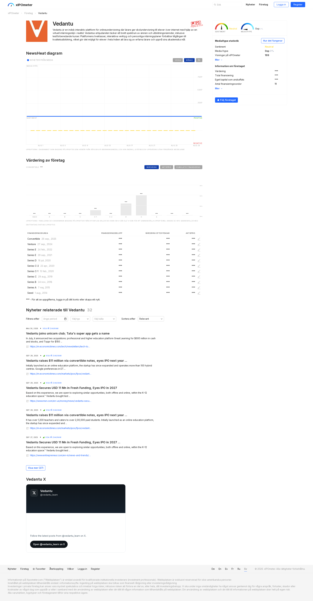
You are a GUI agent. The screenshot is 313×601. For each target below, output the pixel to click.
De (213, 568)
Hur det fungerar (273, 40)
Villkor (70, 568)
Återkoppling (56, 568)
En (220, 568)
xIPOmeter (24, 5)
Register (297, 4)
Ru (239, 568)
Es (226, 568)
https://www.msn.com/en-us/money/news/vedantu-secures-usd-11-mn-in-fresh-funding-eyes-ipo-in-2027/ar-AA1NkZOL (60, 401)
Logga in (281, 4)
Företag (263, 4)
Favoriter (40, 568)
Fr (232, 568)
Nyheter (250, 4)
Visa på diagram (51, 328)
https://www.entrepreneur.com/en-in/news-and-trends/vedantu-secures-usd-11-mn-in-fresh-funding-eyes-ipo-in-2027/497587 (60, 455)
